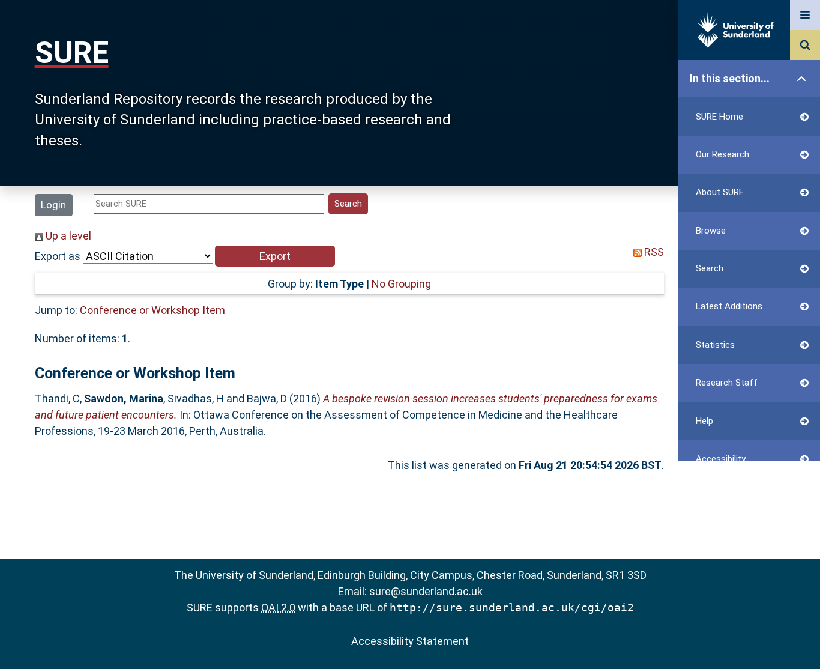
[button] (275, 256)
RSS (653, 252)
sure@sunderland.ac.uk (426, 591)
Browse (711, 230)
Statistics (715, 344)
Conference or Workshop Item (152, 310)
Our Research (722, 154)
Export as (57, 256)
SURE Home (719, 116)
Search (709, 268)
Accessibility (721, 458)
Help (704, 421)
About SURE (720, 192)
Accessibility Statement (410, 641)
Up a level (67, 235)
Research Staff (727, 382)
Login (53, 205)
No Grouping (401, 283)
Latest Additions (729, 306)
